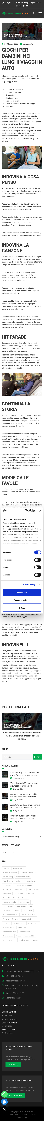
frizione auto (8, 906)
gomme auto (21, 906)
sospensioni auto (9, 932)
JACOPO (8, 1015)
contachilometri (9, 898)
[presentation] (5, 726)
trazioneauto (8, 936)
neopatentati (26, 919)
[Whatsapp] (4, 1094)
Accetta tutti (22, 592)
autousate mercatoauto (23, 885)
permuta (6, 923)
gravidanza (7, 910)
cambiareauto (19, 889)
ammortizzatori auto (28, 872)
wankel (35, 940)
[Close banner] (40, 511)
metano (6, 919)
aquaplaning (8, 877)
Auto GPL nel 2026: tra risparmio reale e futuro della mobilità (25, 806)
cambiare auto (33, 889)
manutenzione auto (28, 915)
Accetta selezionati (22, 600)
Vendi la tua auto (15, 1095)
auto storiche (32, 881)
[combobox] (22, 836)
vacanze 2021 (29, 936)
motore (15, 919)
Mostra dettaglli (30, 585)
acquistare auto (18, 868)
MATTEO (8, 1026)
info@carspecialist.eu (32, 3)
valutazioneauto (9, 940)
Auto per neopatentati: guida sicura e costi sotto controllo (23, 795)
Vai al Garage (13, 1064)
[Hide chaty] (4, 1109)
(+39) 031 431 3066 (12, 3)
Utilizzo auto (28, 44)
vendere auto (24, 940)
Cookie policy (21, 1117)
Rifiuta (22, 608)
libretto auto (27, 910)
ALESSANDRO (10, 1019)
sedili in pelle (23, 927)
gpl (30, 906)
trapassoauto (25, 932)
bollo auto (7, 889)
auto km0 (19, 881)
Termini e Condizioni (28, 1114)
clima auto (30, 894)
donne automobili (9, 902)
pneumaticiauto (18, 923)
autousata (7, 885)
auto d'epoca (8, 881)
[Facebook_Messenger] (4, 1102)
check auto (19, 894)
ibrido (17, 910)
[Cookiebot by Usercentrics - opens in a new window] (26, 510)
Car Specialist (29, 1111)
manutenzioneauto (10, 915)
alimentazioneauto (10, 872)
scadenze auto (8, 927)
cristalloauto (23, 898)
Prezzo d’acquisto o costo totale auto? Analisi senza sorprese (24, 773)
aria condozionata (23, 877)
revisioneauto (33, 923)
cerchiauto (7, 894)
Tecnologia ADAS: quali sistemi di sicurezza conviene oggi (25, 784)
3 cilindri (6, 868)
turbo (18, 936)
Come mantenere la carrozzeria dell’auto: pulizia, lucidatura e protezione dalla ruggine (22, 735)
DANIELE (8, 1033)
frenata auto (24, 902)
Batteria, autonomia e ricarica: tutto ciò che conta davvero (24, 817)
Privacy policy (12, 1114)
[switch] (37, 560)
